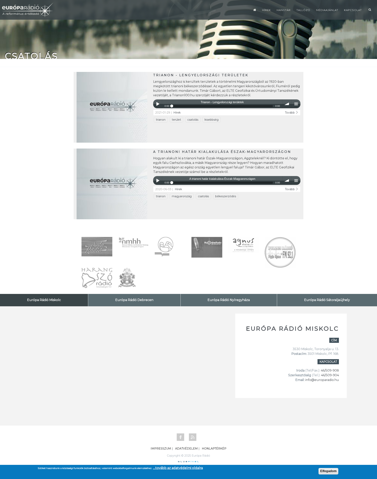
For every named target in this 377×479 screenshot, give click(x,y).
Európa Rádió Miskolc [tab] (44, 300)
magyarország (182, 196)
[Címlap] (254, 10)
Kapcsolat (353, 10)
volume (287, 103)
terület (176, 119)
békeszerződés (225, 196)
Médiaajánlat (327, 10)
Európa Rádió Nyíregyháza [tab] (229, 300)
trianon (161, 119)
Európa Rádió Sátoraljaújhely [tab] (327, 300)
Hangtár (284, 10)
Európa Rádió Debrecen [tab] (134, 300)
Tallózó (303, 10)
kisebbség (212, 119)
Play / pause (157, 103)
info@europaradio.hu (322, 380)
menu (296, 103)
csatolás (192, 119)
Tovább (290, 112)
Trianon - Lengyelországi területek (200, 75)
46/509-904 (329, 375)
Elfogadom (328, 471)
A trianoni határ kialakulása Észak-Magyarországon (222, 152)
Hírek (266, 10)
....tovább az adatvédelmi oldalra (178, 468)
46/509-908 (330, 370)
